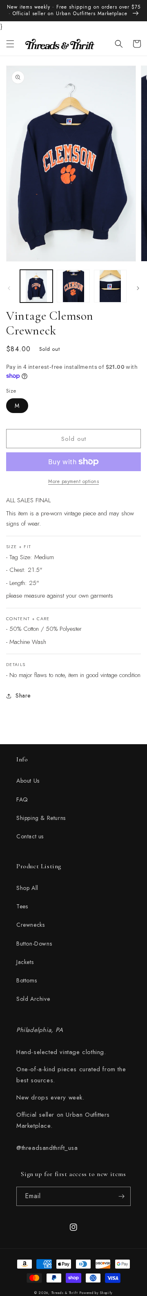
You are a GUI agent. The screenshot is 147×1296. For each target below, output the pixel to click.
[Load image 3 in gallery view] (110, 286)
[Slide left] (9, 288)
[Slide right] (138, 288)
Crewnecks (30, 925)
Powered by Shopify (96, 1292)
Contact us (30, 836)
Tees (22, 906)
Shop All (27, 888)
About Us (28, 781)
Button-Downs (34, 943)
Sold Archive (33, 999)
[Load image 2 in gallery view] (73, 286)
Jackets (24, 962)
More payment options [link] (73, 481)
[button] (10, 44)
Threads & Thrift (64, 1292)
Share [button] (23, 695)
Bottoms (26, 980)
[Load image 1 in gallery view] (36, 286)
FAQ (22, 799)
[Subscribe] (121, 1196)
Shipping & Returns (41, 818)
